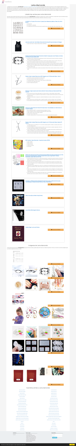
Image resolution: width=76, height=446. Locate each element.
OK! (72, 444)
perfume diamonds (34, 6)
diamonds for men (27, 6)
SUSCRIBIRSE (55, 437)
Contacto (14, 434)
